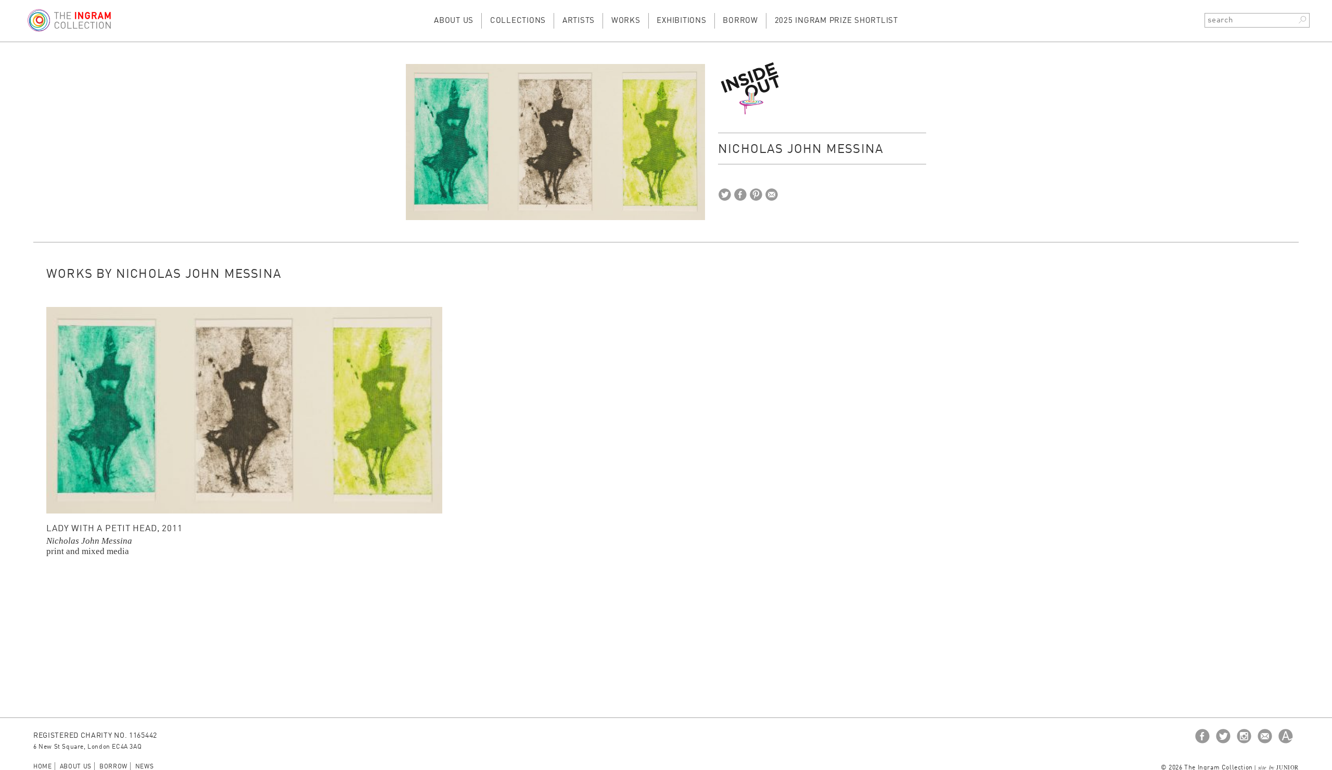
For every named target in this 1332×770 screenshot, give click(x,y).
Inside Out (751, 88)
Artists (578, 21)
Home (42, 767)
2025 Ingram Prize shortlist (836, 21)
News (144, 767)
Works (626, 21)
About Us (453, 21)
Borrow (740, 21)
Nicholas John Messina (89, 541)
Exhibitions (681, 21)
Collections (518, 21)
